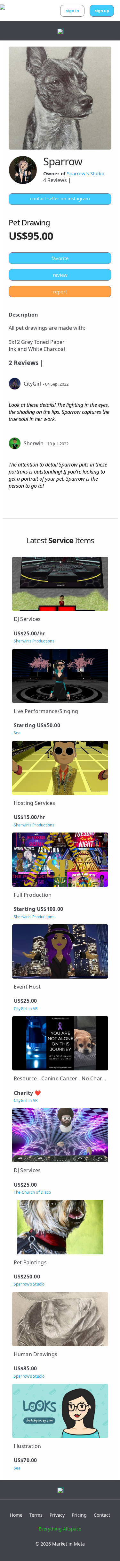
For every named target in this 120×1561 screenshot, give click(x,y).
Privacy (57, 1515)
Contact (102, 1515)
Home (16, 1515)
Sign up (102, 10)
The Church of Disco (32, 1192)
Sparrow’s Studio (85, 173)
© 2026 (60, 1544)
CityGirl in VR (26, 1008)
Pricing (79, 1515)
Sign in (72, 10)
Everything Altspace (60, 1529)
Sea (17, 733)
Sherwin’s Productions (34, 641)
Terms (36, 1515)
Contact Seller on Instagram (60, 198)
